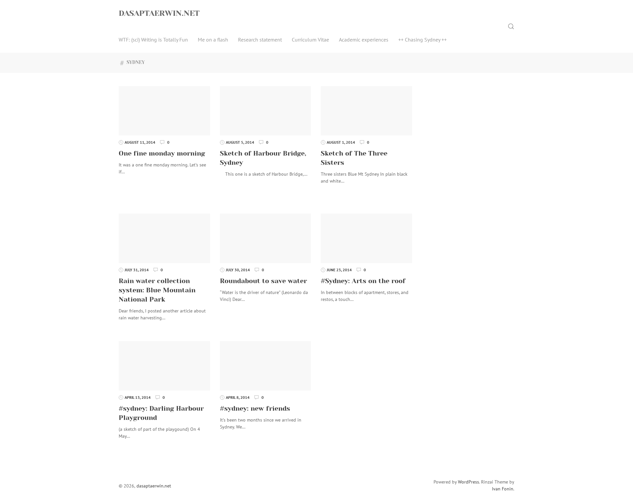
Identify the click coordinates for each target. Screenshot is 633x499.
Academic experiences (363, 39)
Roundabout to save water (263, 281)
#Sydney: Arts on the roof (363, 281)
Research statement (260, 39)
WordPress (468, 482)
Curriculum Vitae (310, 39)
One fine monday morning (162, 153)
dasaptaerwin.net (159, 13)
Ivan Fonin (502, 489)
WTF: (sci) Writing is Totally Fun (153, 39)
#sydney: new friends (255, 408)
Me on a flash (213, 39)
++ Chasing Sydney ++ (422, 39)
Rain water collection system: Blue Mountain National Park (157, 290)
